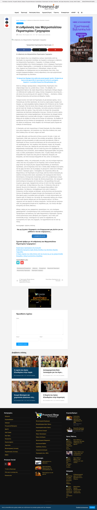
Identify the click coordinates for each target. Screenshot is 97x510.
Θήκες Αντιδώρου (40, 437)
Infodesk (20, 34)
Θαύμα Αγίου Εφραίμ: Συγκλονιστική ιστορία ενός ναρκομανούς (77, 489)
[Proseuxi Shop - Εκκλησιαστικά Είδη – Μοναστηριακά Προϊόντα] (47, 414)
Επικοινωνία (8, 475)
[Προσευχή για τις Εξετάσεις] (38, 462)
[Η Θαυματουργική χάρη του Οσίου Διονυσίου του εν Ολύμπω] (69, 478)
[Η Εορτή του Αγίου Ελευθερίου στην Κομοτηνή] (54, 386)
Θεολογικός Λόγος (34, 12)
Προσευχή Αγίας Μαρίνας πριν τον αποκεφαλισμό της (47, 468)
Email (41, 336)
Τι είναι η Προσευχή (10, 469)
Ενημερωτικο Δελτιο (40, 236)
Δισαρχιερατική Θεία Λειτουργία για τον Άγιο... (53, 371)
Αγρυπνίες (10, 1)
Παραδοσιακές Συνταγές (11, 451)
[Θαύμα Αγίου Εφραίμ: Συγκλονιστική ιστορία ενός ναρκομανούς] (69, 491)
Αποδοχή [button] (92, 507)
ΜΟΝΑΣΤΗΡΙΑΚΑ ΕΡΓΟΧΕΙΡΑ (88, 1)
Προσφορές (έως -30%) (42, 453)
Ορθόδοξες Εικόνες (41, 446)
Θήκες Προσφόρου (41, 434)
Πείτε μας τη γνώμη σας (11, 472)
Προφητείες (56, 1)
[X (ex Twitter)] (5, 464)
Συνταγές (72, 1)
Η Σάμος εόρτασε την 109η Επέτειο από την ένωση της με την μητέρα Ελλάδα (39, 254)
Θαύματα (19, 1)
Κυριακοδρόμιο (38, 1)
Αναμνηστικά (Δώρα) (41, 450)
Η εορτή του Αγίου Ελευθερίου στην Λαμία (23, 371)
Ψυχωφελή (15, 1)
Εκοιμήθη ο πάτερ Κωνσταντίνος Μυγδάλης (29, 256)
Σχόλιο (17, 318)
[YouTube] (9, 464)
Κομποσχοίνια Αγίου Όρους (43, 427)
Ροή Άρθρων (5, 1)
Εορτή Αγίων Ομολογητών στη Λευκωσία (28, 248)
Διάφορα (23, 1)
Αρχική (17, 12)
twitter (18, 262)
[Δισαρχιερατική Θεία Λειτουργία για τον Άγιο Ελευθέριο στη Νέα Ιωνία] (54, 361)
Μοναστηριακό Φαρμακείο (43, 440)
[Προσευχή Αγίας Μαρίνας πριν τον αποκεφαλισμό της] (38, 467)
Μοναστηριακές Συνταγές (11, 448)
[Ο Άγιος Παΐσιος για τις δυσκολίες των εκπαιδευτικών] (69, 453)
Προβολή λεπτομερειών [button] (82, 507)
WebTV (75, 1)
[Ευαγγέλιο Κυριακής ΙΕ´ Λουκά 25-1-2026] (69, 429)
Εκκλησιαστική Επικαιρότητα (24, 268)
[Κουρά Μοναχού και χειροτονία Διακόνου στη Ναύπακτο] (25, 386)
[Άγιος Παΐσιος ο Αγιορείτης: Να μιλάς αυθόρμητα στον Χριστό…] (69, 444)
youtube (22, 262)
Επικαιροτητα (23, 20)
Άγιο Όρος (51, 1)
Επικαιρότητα (65, 12)
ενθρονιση (35, 268)
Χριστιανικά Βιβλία (41, 443)
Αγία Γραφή (61, 1)
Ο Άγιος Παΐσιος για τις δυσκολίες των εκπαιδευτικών (79, 453)
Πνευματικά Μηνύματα (30, 1)
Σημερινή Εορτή (46, 12)
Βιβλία (78, 1)
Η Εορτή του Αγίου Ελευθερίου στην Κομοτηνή (53, 396)
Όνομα (18, 336)
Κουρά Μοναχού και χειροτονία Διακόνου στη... (24, 396)
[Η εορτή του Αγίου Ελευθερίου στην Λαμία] (25, 361)
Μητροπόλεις (66, 1)
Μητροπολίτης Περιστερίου (23, 270)
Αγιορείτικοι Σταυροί (41, 430)
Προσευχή (24, 12)
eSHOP (73, 12)
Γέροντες (56, 12)
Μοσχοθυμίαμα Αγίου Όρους (43, 424)
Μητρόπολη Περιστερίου (53, 268)
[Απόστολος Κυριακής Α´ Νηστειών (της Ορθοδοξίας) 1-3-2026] (69, 417)
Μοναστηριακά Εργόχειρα (43, 421)
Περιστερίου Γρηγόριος (37, 270)
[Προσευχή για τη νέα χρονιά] (38, 473)
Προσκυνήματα (45, 1)
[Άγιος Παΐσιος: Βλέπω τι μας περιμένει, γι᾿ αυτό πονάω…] (69, 462)
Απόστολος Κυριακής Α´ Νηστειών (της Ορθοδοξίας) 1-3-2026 (78, 419)
